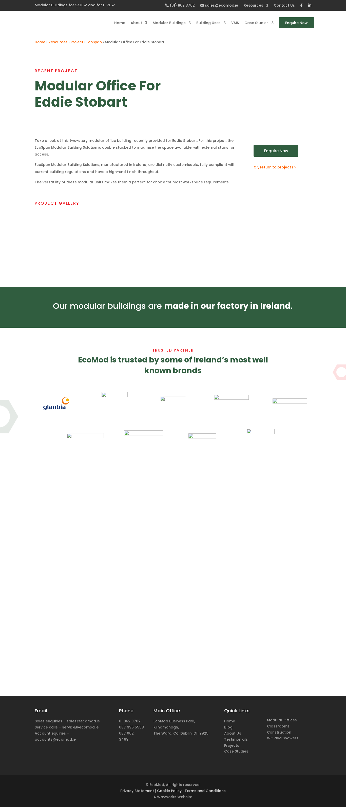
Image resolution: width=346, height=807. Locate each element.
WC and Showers (282, 738)
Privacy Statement (137, 790)
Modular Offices (282, 720)
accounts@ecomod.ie (55, 739)
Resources (253, 6)
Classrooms (278, 726)
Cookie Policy (169, 790)
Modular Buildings (169, 22)
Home (119, 22)
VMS (235, 22)
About (136, 22)
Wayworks (166, 796)
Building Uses (208, 22)
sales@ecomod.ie (221, 6)
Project (77, 42)
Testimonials (236, 739)
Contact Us (284, 6)
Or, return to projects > (275, 167)
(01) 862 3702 (182, 6)
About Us (232, 733)
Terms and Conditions (205, 790)
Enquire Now (296, 22)
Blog (228, 727)
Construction (279, 732)
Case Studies (256, 22)
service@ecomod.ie (80, 727)
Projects (231, 745)
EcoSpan (94, 42)
